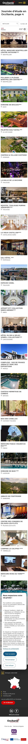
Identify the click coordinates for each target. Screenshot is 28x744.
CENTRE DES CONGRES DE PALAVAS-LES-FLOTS (12, 522)
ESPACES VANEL (7, 283)
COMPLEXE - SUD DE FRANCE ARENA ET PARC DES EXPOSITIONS (13, 364)
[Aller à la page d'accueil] (8, 3)
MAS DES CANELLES (9, 419)
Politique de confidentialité (11, 648)
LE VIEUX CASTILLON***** (11, 232)
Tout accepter (10, 654)
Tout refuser (9, 665)
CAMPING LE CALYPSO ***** (12, 548)
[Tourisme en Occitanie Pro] (17, 711)
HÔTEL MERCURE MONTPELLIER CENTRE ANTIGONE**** (14, 51)
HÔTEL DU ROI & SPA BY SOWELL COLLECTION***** (11, 336)
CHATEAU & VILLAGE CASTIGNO (14, 155)
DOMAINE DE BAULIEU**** (11, 105)
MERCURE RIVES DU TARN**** (12, 574)
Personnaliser (10, 660)
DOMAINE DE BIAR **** (10, 471)
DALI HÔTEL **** (7, 258)
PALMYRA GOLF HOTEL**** (11, 130)
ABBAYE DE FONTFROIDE (11, 496)
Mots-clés (6, 23)
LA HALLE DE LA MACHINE (11, 180)
